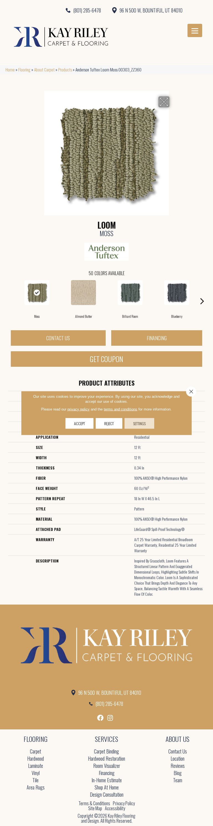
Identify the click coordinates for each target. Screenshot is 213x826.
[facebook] (100, 718)
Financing (157, 338)
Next (202, 292)
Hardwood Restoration (106, 759)
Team (177, 780)
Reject (109, 423)
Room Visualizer (106, 766)
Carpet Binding (106, 751)
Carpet (35, 751)
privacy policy (78, 409)
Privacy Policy (124, 803)
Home (10, 69)
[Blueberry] (176, 292)
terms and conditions (120, 409)
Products (65, 69)
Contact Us (58, 338)
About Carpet (44, 69)
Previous (11, 292)
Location (177, 759)
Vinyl (36, 773)
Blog (178, 773)
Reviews (178, 766)
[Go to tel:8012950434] (53, 10)
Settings (139, 423)
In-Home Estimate (107, 780)
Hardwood (35, 759)
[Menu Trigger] (194, 30)
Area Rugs (36, 787)
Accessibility (115, 808)
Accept (79, 423)
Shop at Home (107, 787)
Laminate (35, 766)
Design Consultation (106, 795)
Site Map (95, 808)
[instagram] (110, 718)
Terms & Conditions (94, 803)
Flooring (24, 69)
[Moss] (37, 292)
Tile (35, 780)
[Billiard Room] (130, 292)
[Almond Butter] (83, 292)
